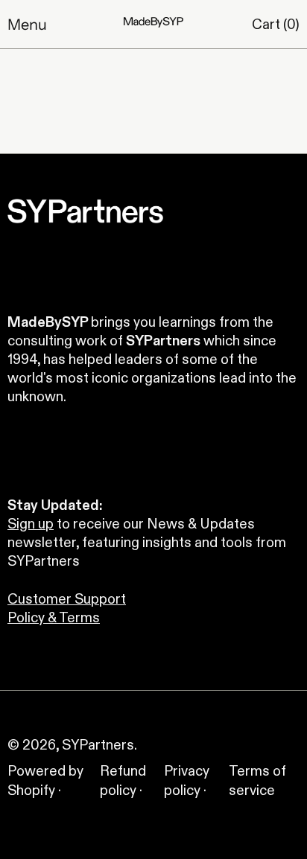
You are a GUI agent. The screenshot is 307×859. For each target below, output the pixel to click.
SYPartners (98, 744)
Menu (27, 24)
